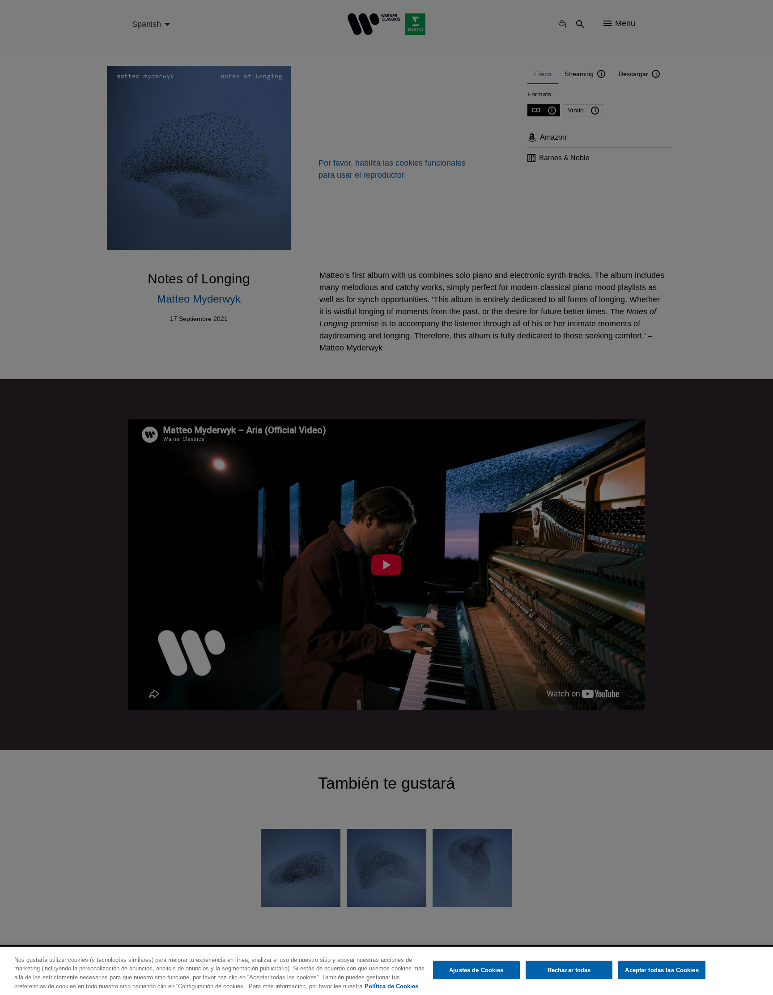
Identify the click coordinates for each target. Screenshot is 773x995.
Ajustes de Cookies (476, 970)
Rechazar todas (569, 970)
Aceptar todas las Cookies (661, 970)
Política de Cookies (391, 985)
